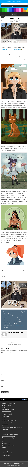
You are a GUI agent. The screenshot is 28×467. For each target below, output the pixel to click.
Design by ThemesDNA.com (14, 465)
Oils (3, 440)
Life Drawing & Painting (8, 438)
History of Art (5, 416)
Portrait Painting (6, 443)
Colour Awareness (6, 455)
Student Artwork (14, 21)
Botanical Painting (6, 405)
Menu (15, 14)
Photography (5, 426)
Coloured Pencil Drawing (8, 436)
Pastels (4, 441)
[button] (3, 16)
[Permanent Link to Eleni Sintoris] (14, 34)
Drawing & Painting (7, 413)
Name (2, 375)
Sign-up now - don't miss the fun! (14, 1)
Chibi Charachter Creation (8, 409)
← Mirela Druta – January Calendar (14, 344)
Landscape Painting (7, 422)
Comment (4, 355)
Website (3, 386)
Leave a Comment (22, 20)
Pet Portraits (5, 424)
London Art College (5, 20)
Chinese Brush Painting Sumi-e (10, 434)
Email (2, 380)
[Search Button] (26, 399)
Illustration (4, 418)
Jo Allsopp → (14, 342)
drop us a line (19, 325)
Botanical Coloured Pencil (8, 403)
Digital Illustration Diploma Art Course (11, 49)
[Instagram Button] (25, 399)
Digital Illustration (6, 411)
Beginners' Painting (7, 452)
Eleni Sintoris (14, 18)
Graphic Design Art (7, 414)
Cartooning (4, 407)
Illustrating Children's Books (9, 420)
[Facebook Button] (23, 399)
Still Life (4, 447)
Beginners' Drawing (7, 454)
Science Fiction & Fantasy (8, 445)
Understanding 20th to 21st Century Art (12, 427)
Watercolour (5, 429)
